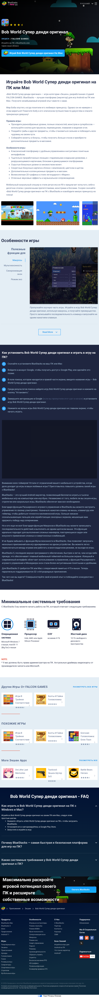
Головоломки (6, 956)
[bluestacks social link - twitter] (81, 943)
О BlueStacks (59, 923)
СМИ (56, 934)
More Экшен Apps (14, 760)
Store (3, 929)
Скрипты (32, 957)
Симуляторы (6, 965)
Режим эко (33, 940)
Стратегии (5, 970)
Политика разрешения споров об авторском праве (60, 986)
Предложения (6, 932)
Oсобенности (35, 919)
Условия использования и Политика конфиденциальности (21, 986)
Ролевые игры (6, 962)
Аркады (4, 953)
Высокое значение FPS (38, 960)
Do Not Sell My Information (28, 988)
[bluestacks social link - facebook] (92, 938)
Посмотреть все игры (85, 687)
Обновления (84, 923)
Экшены (4, 947)
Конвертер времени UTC (38, 969)
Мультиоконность (36, 932)
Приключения (6, 950)
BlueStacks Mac (7, 923)
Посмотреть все (88, 760)
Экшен (5, 39)
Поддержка (84, 919)
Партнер (57, 926)
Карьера (57, 932)
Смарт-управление (36, 943)
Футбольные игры (8, 973)
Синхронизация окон (37, 934)
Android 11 (5, 934)
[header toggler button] (96, 4)
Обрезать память (36, 955)
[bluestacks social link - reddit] (87, 938)
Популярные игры (8, 944)
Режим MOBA (34, 929)
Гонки (3, 959)
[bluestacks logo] (9, 3)
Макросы (33, 937)
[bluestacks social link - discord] (81, 938)
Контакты (58, 929)
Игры (3, 941)
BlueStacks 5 (6, 926)
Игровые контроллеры (38, 923)
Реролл (32, 946)
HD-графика (34, 963)
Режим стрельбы (35, 926)
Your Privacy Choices (52, 996)
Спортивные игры (8, 967)
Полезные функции (36, 966)
